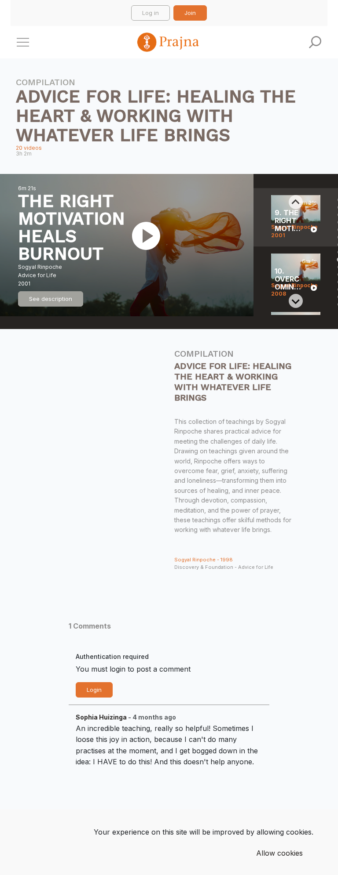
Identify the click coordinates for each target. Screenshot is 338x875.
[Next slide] (296, 301)
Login (94, 689)
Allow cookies (279, 853)
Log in (150, 12)
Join (190, 12)
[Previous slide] (296, 202)
